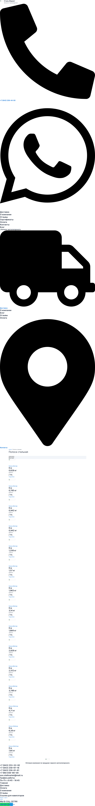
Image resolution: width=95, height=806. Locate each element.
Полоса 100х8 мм (13, 726)
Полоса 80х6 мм (13, 686)
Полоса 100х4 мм (13, 706)
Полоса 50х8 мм (13, 606)
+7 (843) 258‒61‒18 (9, 768)
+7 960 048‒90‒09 (9, 773)
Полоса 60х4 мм (13, 626)
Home (10, 449)
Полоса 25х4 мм (13, 486)
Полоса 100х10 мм (13, 746)
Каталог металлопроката (11, 229)
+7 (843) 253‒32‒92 (10, 765)
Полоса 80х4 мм (13, 666)
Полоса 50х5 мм (13, 586)
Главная (4, 783)
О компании (5, 214)
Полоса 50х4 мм (13, 566)
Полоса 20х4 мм (13, 466)
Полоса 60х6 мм (13, 646)
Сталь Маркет (9, 1)
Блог (2, 227)
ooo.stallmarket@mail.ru (11, 775)
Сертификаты (6, 219)
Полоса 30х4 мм (13, 506)
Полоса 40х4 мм (13, 546)
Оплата (3, 222)
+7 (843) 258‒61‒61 (9, 770)
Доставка (4, 212)
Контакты (4, 224)
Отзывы (4, 217)
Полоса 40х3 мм (13, 526)
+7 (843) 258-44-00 (7, 100)
